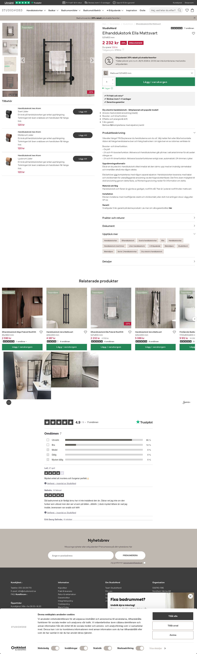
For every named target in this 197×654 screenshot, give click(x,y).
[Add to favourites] (193, 33)
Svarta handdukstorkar (148, 240)
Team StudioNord (113, 587)
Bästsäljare (169, 246)
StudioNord (128, 24)
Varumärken (115, 24)
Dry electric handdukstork (151, 251)
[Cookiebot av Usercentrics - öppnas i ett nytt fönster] (18, 648)
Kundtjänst (177, 2)
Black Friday (63, 607)
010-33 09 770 (25, 587)
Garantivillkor (64, 597)
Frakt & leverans (65, 591)
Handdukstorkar (110, 240)
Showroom (189, 2)
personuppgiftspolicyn (132, 562)
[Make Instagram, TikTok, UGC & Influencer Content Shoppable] (187, 403)
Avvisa (173, 635)
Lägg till (83, 111)
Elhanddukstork (128, 240)
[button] (148, 73)
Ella (162, 240)
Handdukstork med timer (114, 246)
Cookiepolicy (64, 603)
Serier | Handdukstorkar (127, 251)
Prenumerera (130, 555)
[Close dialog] (190, 596)
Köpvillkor (62, 587)
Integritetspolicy (65, 600)
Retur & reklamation (67, 594)
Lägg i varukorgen (155, 81)
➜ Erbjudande (154, 246)
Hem (104, 24)
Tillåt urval (173, 625)
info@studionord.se (27, 591)
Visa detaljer (155, 648)
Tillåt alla (172, 616)
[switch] (84, 648)
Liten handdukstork (137, 246)
